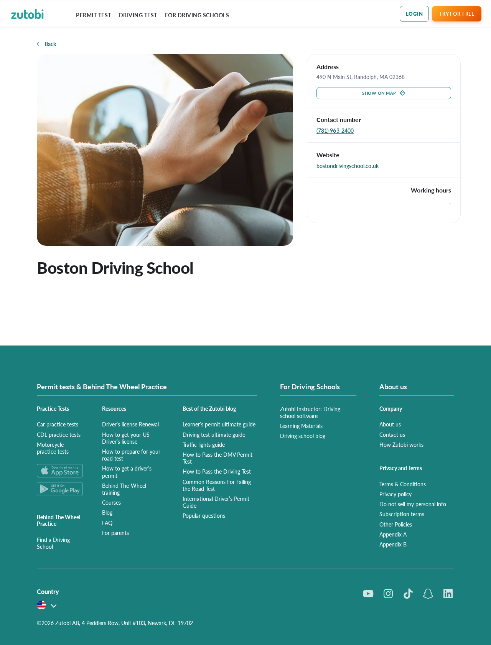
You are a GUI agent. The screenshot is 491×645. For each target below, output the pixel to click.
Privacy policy (395, 493)
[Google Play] (60, 488)
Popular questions (204, 515)
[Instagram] (388, 593)
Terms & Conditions (402, 483)
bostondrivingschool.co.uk (347, 165)
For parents (115, 532)
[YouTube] (368, 593)
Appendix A (393, 534)
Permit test (93, 15)
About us (390, 424)
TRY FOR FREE (456, 13)
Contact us (392, 434)
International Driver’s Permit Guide (216, 502)
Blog (107, 512)
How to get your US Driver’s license (126, 438)
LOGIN (414, 13)
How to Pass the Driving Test (217, 471)
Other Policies (395, 524)
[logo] (27, 14)
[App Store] (60, 470)
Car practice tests (57, 424)
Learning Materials (301, 425)
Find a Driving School (53, 543)
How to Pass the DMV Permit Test (217, 458)
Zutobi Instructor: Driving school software (310, 412)
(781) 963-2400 (335, 130)
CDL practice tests (59, 434)
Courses (111, 502)
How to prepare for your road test (131, 455)
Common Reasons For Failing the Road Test (217, 485)
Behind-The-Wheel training (124, 489)
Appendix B (393, 544)
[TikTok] (408, 593)
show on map (379, 93)
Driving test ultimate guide (214, 434)
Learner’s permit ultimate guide (219, 424)
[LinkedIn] (448, 593)
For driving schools (197, 15)
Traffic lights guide (204, 444)
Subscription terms (401, 513)
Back (50, 44)
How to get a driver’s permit (127, 472)
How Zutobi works (401, 444)
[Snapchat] (428, 593)
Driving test (138, 15)
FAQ (107, 522)
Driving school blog (302, 435)
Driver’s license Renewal (130, 424)
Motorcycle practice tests (53, 448)
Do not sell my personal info (412, 503)
